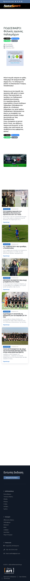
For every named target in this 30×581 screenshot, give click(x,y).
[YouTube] (21, 1)
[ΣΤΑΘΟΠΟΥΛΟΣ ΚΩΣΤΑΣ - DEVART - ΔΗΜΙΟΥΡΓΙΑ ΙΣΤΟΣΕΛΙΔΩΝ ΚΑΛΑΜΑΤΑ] (9, 570)
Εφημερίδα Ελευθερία (12, 477)
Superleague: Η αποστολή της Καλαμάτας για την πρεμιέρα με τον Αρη (15, 315)
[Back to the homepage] (12, 6)
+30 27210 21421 (9, 1)
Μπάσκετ (6, 525)
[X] (17, 1)
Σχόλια (5, 509)
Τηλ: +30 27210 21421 (11, 549)
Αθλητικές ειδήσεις (9, 520)
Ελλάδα (5, 499)
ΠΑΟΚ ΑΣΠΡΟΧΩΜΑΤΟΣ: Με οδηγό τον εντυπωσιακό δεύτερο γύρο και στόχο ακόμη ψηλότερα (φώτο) (14, 350)
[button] (25, 6)
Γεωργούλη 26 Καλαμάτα (12, 545)
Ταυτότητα (7, 578)
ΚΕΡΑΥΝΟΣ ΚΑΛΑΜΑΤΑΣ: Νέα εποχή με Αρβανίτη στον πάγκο (15, 281)
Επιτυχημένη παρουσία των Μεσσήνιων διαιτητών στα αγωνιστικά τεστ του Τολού (12, 212)
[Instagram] (19, 1)
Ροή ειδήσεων (7, 494)
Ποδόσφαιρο (7, 522)
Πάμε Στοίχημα (8, 534)
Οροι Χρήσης (22, 576)
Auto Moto (6, 532)
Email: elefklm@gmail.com (12, 553)
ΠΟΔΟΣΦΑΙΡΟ (9, 46)
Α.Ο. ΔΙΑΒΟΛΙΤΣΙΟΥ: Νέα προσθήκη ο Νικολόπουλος (14, 247)
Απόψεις (6, 506)
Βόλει (5, 527)
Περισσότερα (6, 222)
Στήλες (5, 504)
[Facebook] (15, 1)
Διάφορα (6, 530)
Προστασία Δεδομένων (10, 576)
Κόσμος (6, 501)
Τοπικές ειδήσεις (8, 496)
